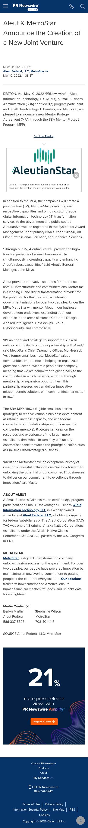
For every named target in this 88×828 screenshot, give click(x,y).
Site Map (58, 809)
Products (43, 768)
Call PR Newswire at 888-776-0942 (44, 789)
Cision (51, 821)
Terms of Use (31, 804)
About (43, 773)
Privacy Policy (54, 804)
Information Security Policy (30, 809)
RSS (72, 809)
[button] (44, 162)
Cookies (44, 815)
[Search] (82, 6)
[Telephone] (71, 6)
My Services (42, 778)
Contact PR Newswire (43, 763)
